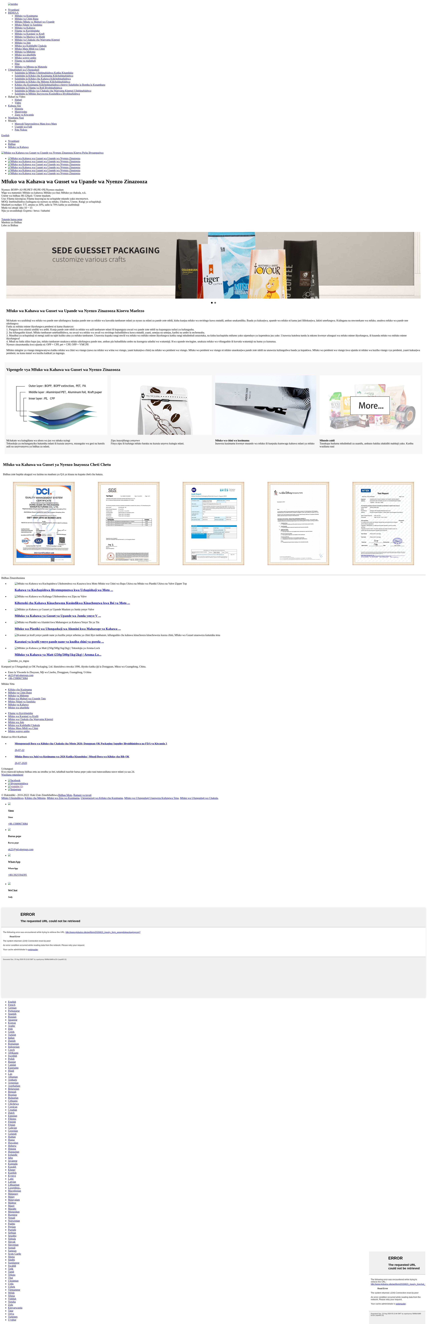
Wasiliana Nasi (16, 117)
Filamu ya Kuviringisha (27, 30)
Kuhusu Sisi (14, 105)
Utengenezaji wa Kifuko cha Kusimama (102, 798)
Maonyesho (21, 111)
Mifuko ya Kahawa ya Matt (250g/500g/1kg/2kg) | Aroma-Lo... (58, 654)
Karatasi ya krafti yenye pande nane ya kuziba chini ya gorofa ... (59, 641)
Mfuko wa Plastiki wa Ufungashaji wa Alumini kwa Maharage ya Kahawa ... (68, 629)
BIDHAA (13, 12)
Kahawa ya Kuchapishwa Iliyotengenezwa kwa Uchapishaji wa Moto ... (64, 590)
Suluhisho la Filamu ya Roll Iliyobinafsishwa (38, 87)
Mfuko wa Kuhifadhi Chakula (31, 45)
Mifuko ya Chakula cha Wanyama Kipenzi (37, 39)
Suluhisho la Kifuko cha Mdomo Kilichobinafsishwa (42, 81)
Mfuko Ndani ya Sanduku (28, 24)
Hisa (17, 63)
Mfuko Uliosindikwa (12, 798)
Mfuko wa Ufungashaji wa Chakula (199, 798)
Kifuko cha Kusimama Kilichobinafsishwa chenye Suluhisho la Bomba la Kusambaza (60, 84)
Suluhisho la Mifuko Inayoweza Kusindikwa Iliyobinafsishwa (47, 93)
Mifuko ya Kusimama (26, 15)
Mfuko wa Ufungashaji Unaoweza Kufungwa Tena (151, 798)
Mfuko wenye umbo (25, 57)
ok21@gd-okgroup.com (20, 675)
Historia (19, 108)
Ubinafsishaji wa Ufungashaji (23, 69)
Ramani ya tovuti (82, 795)
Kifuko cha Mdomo (35, 798)
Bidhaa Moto (65, 795)
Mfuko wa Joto (16, 722)
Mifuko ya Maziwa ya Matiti (30, 36)
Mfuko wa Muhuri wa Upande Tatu (27, 698)
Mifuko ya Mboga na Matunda (31, 66)
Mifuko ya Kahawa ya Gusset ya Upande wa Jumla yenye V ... (58, 616)
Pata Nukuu (21, 129)
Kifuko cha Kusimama (20, 689)
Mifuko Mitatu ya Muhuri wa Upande (35, 21)
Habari (18, 99)
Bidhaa (12, 144)
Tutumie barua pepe (11, 219)
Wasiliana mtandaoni (12, 774)
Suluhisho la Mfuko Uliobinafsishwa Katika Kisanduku (44, 72)
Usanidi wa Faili (23, 126)
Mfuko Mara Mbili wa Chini (30, 48)
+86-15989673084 (18, 678)
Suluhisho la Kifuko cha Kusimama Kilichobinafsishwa (44, 75)
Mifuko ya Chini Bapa (26, 18)
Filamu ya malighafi (25, 60)
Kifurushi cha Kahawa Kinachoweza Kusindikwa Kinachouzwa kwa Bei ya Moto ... (72, 603)
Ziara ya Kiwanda (24, 114)
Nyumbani (13, 9)
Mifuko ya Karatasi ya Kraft (29, 33)
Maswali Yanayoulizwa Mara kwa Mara (36, 123)
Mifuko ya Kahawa (25, 27)
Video (18, 102)
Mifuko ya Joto (23, 42)
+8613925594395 (17, 874)
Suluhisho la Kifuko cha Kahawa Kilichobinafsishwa (43, 78)
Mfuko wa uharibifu (25, 54)
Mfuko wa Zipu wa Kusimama (63, 798)
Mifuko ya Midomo (25, 51)
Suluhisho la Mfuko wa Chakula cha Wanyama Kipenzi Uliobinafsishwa (53, 90)
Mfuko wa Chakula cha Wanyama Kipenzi (30, 719)
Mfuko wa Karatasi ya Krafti (23, 716)
